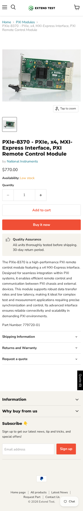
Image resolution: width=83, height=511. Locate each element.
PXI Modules (25, 22)
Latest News (59, 492)
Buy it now (41, 224)
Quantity (8, 185)
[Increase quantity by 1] (40, 195)
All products (38, 492)
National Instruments (22, 161)
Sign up (66, 448)
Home (6, 22)
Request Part (32, 497)
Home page (18, 492)
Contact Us (52, 497)
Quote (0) (80, 380)
